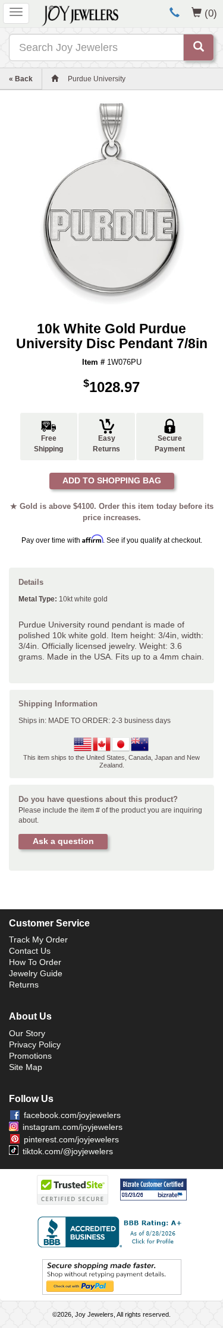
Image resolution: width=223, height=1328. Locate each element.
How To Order (35, 962)
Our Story (27, 1033)
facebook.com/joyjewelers (72, 1115)
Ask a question (63, 841)
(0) (211, 13)
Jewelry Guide (35, 973)
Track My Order (38, 939)
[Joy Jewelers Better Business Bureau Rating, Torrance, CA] (111, 1231)
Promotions (30, 1056)
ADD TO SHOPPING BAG (111, 480)
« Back (21, 79)
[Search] (198, 47)
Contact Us (30, 951)
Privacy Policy (35, 1044)
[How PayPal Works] (111, 1276)
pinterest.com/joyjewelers (71, 1139)
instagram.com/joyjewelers (73, 1127)
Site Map (25, 1067)
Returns (24, 984)
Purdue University (96, 79)
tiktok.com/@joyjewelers (68, 1151)
